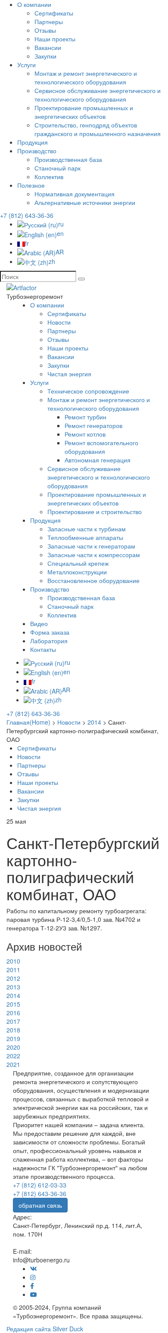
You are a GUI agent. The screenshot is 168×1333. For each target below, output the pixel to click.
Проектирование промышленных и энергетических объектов (83, 112)
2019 (13, 1038)
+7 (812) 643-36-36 (26, 215)
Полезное (31, 185)
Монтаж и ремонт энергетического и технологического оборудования (85, 77)
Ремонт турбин (85, 416)
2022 (13, 1055)
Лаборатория (49, 640)
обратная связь (40, 1205)
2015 (13, 1004)
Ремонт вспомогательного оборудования (101, 447)
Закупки (45, 56)
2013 (13, 987)
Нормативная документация (74, 193)
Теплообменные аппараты (85, 537)
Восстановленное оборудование (93, 580)
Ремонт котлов (85, 434)
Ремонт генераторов (93, 425)
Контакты (43, 649)
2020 (13, 1047)
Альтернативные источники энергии (84, 202)
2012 (13, 978)
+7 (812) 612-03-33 (39, 1185)
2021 (13, 1064)
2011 (13, 969)
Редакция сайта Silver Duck (44, 1328)
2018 (13, 1030)
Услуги (26, 64)
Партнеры (48, 21)
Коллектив (48, 176)
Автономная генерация (98, 460)
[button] (81, 279)
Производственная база (68, 159)
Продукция (32, 142)
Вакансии (47, 47)
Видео (39, 623)
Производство (36, 150)
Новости (59, 322)
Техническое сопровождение (88, 391)
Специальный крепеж (78, 563)
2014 (13, 995)
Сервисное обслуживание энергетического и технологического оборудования (97, 94)
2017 (13, 1021)
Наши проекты (54, 38)
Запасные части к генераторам (91, 546)
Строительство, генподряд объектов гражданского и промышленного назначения (97, 129)
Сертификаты (53, 13)
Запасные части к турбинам (86, 528)
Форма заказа (49, 632)
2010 (13, 961)
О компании (34, 4)
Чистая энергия (69, 373)
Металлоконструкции (77, 571)
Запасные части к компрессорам (93, 554)
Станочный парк (57, 168)
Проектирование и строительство (94, 511)
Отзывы (45, 30)
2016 (13, 1012)
